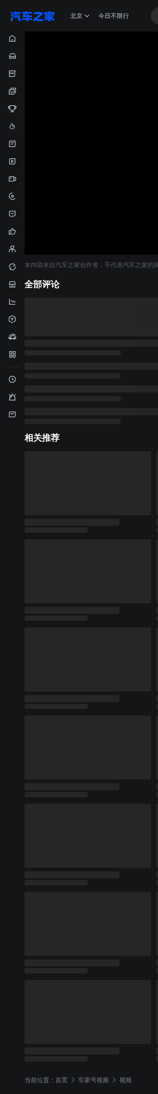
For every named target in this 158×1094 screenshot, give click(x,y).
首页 (61, 1079)
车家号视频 (93, 1079)
